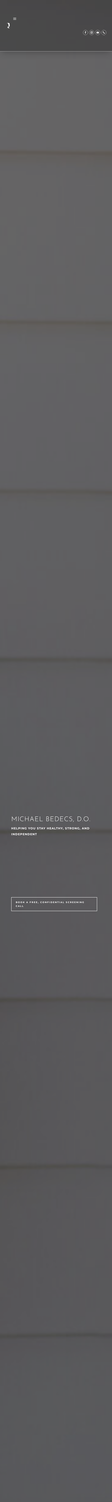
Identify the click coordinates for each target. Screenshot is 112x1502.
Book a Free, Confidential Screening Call (50, 904)
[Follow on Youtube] (97, 32)
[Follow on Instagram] (91, 32)
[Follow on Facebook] (85, 32)
